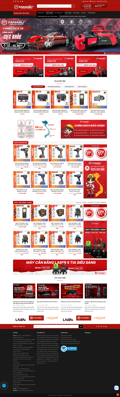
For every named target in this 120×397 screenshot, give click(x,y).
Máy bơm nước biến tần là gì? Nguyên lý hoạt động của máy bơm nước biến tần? (23, 302)
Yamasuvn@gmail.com (22, 388)
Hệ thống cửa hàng (102, 1)
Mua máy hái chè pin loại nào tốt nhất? (47, 301)
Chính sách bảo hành (66, 335)
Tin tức (83, 12)
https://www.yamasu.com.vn (25, 390)
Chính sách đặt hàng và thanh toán (70, 343)
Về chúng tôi (59, 12)
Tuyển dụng (91, 12)
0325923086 (87, 5)
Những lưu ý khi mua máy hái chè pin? (71, 301)
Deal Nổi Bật (60, 81)
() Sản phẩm (101, 5)
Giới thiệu (49, 12)
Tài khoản (86, 1)
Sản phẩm (68, 12)
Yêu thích (93, 1)
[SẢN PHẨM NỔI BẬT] (89, 153)
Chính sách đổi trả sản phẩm (68, 339)
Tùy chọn (42, 193)
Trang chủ (40, 12)
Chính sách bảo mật (66, 337)
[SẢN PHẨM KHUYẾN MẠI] (101, 153)
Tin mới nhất (60, 278)
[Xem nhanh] (30, 113)
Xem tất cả (103, 202)
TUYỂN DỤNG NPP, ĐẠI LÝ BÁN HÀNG (47, 16)
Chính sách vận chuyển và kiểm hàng (70, 341)
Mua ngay (81, 113)
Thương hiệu (95, 146)
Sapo (71, 395)
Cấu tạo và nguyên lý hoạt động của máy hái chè (95, 302)
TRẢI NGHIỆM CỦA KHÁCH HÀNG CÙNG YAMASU (73, 16)
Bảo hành (76, 12)
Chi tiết (25, 113)
